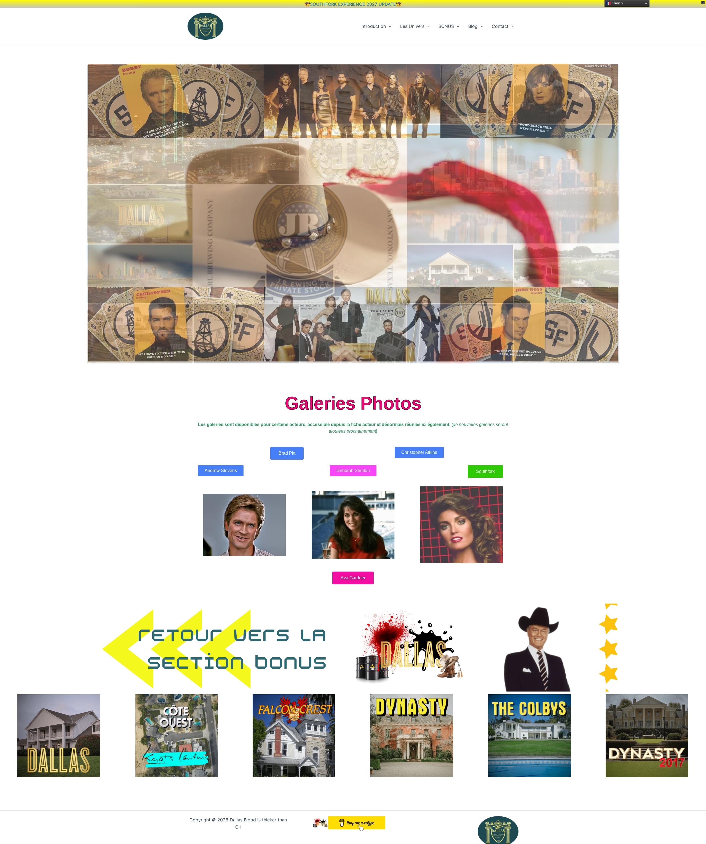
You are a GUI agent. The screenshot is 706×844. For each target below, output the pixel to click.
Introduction (373, 26)
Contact (500, 26)
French (617, 3)
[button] (388, 26)
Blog (473, 26)
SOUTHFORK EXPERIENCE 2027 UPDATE (353, 4)
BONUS (446, 26)
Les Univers (412, 26)
